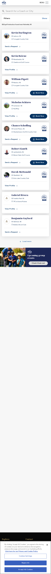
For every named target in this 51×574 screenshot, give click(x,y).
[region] (25, 557)
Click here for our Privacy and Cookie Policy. (21, 551)
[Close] (47, 544)
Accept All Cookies (25, 569)
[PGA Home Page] (4, 3)
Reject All (25, 563)
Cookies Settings (25, 556)
